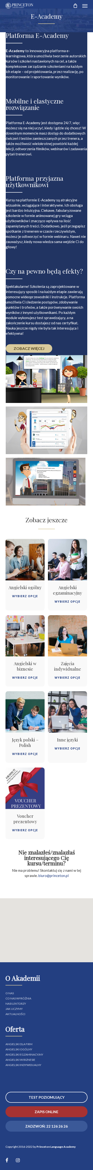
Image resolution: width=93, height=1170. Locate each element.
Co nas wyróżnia (18, 998)
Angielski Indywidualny (23, 1065)
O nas (9, 993)
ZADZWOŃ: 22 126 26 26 (46, 1126)
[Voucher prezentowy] (25, 788)
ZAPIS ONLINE (46, 1112)
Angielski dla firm (18, 1044)
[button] (85, 5)
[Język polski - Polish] (25, 712)
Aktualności (15, 1014)
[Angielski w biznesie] (25, 636)
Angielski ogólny (18, 1049)
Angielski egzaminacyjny (24, 1054)
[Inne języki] (67, 712)
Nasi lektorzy (15, 1003)
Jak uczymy (14, 1009)
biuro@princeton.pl (53, 875)
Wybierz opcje (25, 596)
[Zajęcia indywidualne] (67, 636)
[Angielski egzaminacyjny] (67, 559)
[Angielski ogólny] (25, 559)
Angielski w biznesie (20, 1060)
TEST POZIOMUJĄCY (47, 1097)
